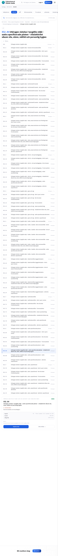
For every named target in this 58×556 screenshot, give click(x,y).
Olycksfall (27, 22)
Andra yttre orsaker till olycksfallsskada (40, 22)
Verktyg (3, 7)
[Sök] (22, 2)
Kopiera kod (16, 426)
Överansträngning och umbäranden (11, 24)
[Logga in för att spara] (3, 28)
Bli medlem (48, 2)
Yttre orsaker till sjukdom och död (15, 22)
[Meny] (54, 2)
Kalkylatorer (6, 12)
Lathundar (46, 12)
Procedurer (38, 12)
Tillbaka (6, 41)
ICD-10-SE (9, 7)
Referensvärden (28, 12)
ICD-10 (14, 12)
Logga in (41, 2)
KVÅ (20, 12)
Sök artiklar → (42, 426)
